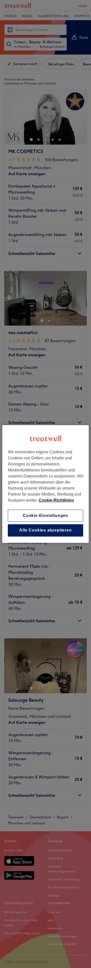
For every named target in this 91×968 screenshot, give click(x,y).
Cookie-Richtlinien (56, 500)
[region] (45, 484)
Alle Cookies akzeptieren (45, 530)
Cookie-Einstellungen (45, 515)
